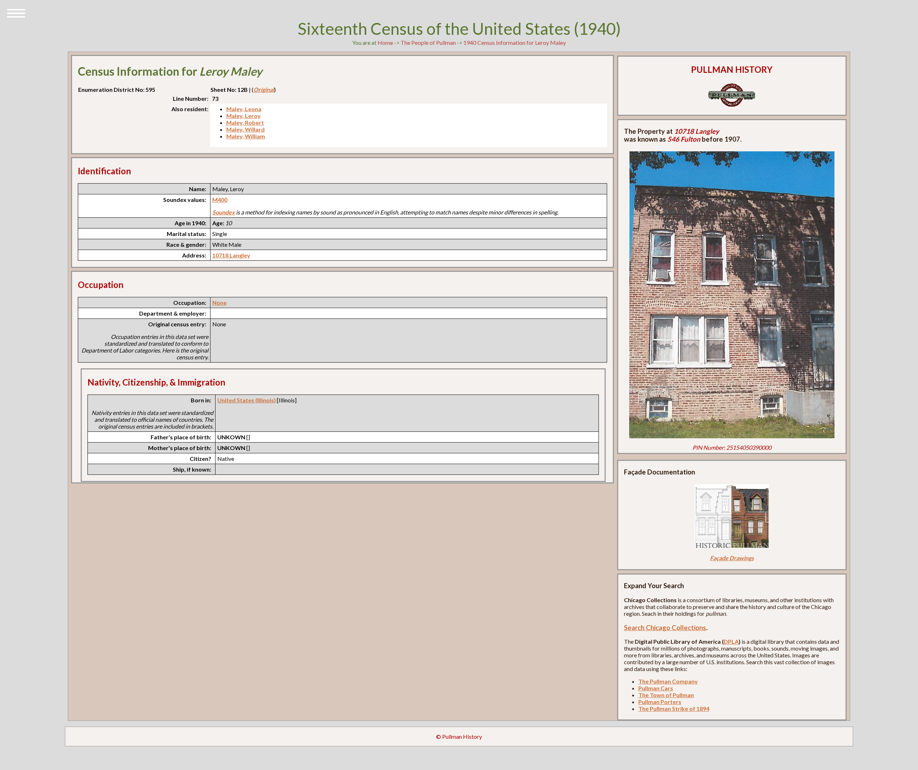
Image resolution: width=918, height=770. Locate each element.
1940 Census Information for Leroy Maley (514, 42)
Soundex (223, 212)
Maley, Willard (245, 129)
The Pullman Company (668, 681)
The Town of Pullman (666, 694)
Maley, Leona (243, 108)
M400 (219, 199)
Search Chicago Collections (665, 628)
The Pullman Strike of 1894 (673, 708)
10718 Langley (231, 255)
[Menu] (16, 13)
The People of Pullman (428, 42)
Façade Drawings (732, 557)
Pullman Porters (659, 701)
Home (385, 42)
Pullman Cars (655, 688)
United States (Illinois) (246, 400)
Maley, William (245, 136)
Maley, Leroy (243, 115)
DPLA (731, 641)
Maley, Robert (245, 122)
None (219, 302)
